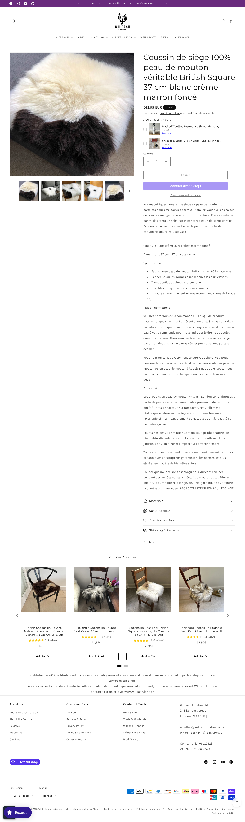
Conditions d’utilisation (180, 809)
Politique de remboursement (118, 809)
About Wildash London (24, 713)
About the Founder (21, 719)
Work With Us (131, 740)
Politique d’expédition (207, 809)
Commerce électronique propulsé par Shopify (77, 809)
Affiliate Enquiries (134, 733)
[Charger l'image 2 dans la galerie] (50, 191)
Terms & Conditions (78, 733)
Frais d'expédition (170, 113)
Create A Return (76, 740)
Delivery (71, 713)
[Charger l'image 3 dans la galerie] (71, 191)
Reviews (15, 726)
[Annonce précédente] (78, 3)
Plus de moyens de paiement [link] (185, 195)
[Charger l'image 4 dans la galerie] (93, 191)
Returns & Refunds (78, 719)
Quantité (148, 153)
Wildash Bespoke (133, 726)
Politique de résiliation (223, 813)
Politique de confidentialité (150, 809)
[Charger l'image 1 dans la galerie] (28, 191)
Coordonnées (228, 809)
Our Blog (15, 740)
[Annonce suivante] (166, 3)
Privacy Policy (75, 726)
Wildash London (46, 809)
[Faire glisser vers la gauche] (14, 191)
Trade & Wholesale (134, 719)
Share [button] (151, 542)
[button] (14, 21)
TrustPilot (16, 733)
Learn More (167, 133)
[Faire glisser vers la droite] (129, 191)
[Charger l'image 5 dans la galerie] (114, 191)
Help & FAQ (130, 713)
